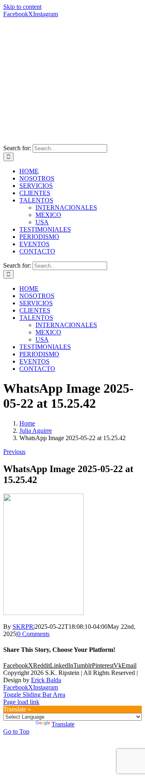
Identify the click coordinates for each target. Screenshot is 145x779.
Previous (14, 451)
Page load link (21, 701)
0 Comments (33, 633)
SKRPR (22, 626)
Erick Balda (46, 680)
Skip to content (22, 6)
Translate (63, 724)
